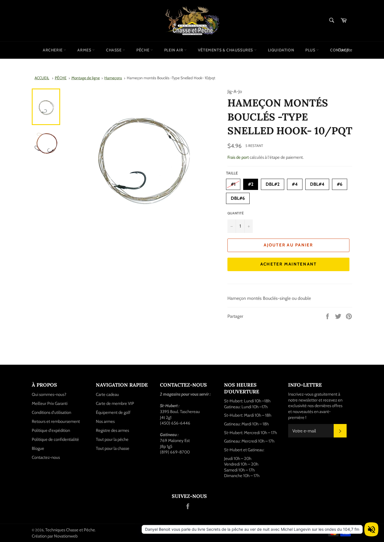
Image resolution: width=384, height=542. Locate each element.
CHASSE (114, 50)
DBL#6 (238, 197)
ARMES (84, 50)
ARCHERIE (53, 50)
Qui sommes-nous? (49, 394)
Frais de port (238, 157)
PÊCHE (143, 50)
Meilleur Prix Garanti (49, 403)
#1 (233, 183)
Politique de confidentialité (55, 439)
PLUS (310, 50)
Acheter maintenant (288, 264)
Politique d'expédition (51, 430)
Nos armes (105, 421)
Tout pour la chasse (112, 448)
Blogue (38, 448)
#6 (339, 183)
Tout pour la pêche (112, 439)
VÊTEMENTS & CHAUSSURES (226, 50)
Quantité (235, 213)
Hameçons (113, 78)
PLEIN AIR (174, 50)
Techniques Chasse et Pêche (70, 529)
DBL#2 (272, 183)
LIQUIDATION (281, 50)
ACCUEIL (42, 78)
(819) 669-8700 (175, 452)
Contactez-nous (46, 457)
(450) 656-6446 (175, 423)
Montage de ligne (85, 78)
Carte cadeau (107, 394)
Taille (232, 173)
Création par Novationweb (55, 536)
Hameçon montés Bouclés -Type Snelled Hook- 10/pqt (171, 78)
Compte (345, 50)
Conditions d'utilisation (51, 412)
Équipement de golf (113, 412)
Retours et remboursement (56, 421)
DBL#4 (317, 183)
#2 (250, 183)
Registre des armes (112, 430)
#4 (295, 183)
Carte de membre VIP (115, 403)
